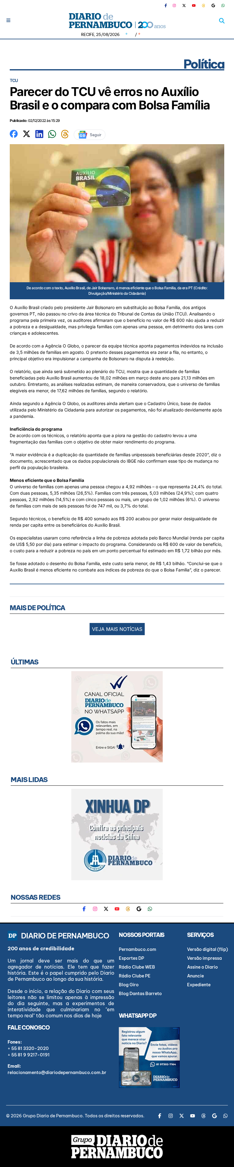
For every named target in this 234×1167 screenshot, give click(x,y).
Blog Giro (129, 984)
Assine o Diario (202, 967)
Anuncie (195, 976)
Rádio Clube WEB (137, 967)
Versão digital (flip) (207, 949)
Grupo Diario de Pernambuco (53, 1116)
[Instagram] (174, 5)
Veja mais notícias (117, 629)
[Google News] (213, 5)
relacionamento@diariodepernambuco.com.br (57, 1072)
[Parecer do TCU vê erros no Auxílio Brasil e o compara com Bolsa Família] (14, 133)
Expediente (199, 984)
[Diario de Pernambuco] (117, 20)
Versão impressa (204, 958)
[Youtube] (194, 5)
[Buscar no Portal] (222, 21)
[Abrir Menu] (8, 20)
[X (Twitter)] (184, 5)
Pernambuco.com (137, 949)
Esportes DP (131, 958)
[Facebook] (168, 5)
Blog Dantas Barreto (140, 993)
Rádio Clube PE (135, 976)
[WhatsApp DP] (223, 5)
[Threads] (203, 5)
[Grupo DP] (117, 1146)
